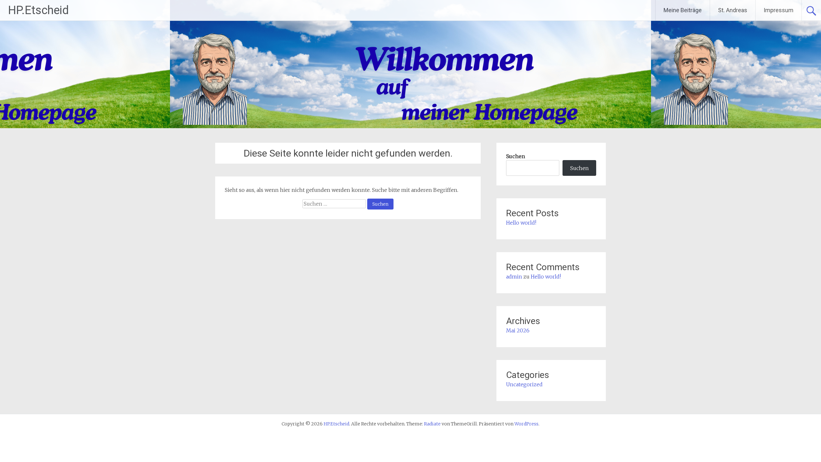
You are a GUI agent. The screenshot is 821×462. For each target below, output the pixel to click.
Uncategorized (524, 384)
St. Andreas (732, 10)
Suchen (515, 156)
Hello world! (521, 222)
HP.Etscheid (38, 10)
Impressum (778, 10)
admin (514, 276)
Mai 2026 (517, 330)
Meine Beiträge (683, 10)
